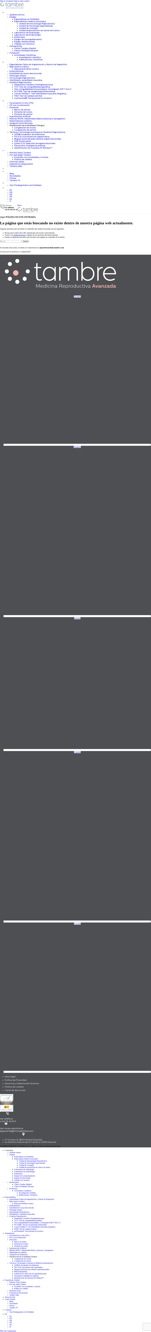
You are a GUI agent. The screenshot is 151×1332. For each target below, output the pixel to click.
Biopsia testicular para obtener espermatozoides (37, 139)
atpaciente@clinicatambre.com (17, 1131)
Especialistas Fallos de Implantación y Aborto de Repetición (38, 64)
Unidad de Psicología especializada (36, 26)
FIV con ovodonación (19, 105)
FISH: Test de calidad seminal (28, 96)
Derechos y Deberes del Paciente (22, 1083)
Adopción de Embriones (21, 123)
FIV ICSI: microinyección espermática (31, 137)
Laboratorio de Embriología (27, 35)
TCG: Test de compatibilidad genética (32, 87)
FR (10, 197)
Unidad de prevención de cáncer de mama (39, 30)
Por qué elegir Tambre (20, 155)
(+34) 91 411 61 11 (8, 1121)
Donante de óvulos (23, 112)
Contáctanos (11, 1331)
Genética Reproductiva (20, 82)
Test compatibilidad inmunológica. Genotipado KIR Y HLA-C (43, 89)
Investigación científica (30, 57)
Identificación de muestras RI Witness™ (33, 148)
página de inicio (19, 235)
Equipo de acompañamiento (28, 39)
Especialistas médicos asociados (30, 21)
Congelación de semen (25, 130)
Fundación (14, 53)
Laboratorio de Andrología (27, 33)
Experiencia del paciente (21, 164)
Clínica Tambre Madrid (25, 48)
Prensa (12, 178)
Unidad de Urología (28, 28)
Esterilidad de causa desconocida (25, 73)
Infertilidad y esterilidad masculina (25, 80)
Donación (14, 107)
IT (10, 201)
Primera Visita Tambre (20, 153)
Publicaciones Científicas (31, 59)
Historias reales (16, 162)
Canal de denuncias (15, 1090)
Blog (11, 174)
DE (10, 194)
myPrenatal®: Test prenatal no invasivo (33, 98)
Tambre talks (15, 166)
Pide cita (3, 1331)
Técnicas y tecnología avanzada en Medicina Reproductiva (37, 132)
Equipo (12, 17)
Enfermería (19, 37)
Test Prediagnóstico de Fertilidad (25, 185)
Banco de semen (22, 110)
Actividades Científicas (25, 55)
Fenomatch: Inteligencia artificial (29, 146)
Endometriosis (16, 71)
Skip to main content (21, 1)
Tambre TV (14, 180)
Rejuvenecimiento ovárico (26, 69)
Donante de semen (23, 114)
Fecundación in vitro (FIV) (21, 103)
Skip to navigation (7, 1)
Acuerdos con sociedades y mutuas (31, 157)
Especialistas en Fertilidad (26, 19)
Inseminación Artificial (20, 116)
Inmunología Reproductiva (22, 78)
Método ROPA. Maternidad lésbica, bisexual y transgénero (37, 119)
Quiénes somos (17, 15)
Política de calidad (23, 159)
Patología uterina (17, 76)
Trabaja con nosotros (24, 44)
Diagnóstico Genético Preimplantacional (33, 85)
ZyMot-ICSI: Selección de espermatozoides (34, 143)
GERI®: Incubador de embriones (29, 134)
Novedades (15, 176)
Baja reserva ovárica (19, 67)
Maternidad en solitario (20, 121)
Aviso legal (10, 1076)
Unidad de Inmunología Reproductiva (37, 24)
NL (10, 199)
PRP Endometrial (22, 141)
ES (10, 190)
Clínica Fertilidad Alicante (26, 51)
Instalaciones (15, 46)
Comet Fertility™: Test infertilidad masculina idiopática (40, 94)
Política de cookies (14, 1087)
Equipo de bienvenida (24, 42)
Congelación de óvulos (25, 128)
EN (10, 192)
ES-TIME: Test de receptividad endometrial (34, 91)
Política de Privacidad (16, 1080)
